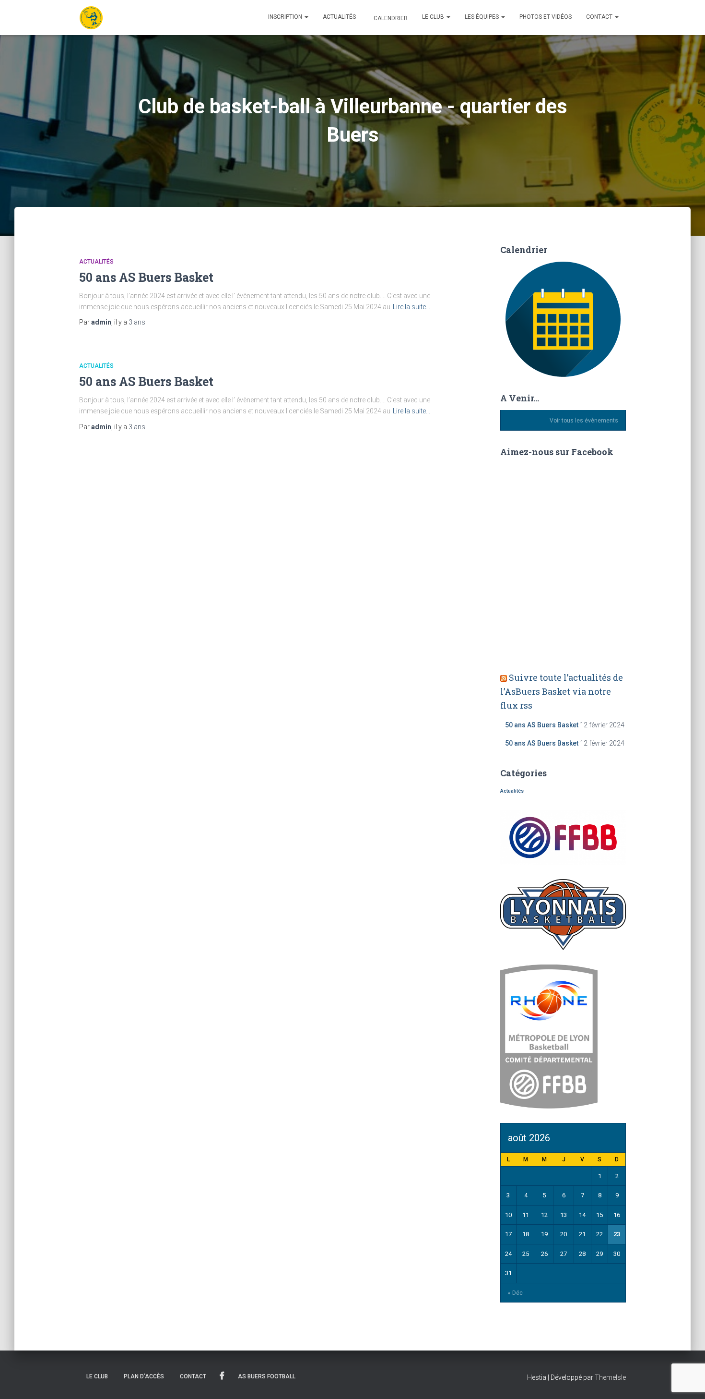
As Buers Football (266, 1376)
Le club (434, 16)
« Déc (515, 1293)
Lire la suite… (411, 307)
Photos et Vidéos (545, 16)
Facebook (222, 1376)
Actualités (339, 16)
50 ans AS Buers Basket (146, 277)
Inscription (286, 16)
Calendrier (390, 18)
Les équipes (482, 16)
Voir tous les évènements (584, 420)
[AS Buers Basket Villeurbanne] (91, 18)
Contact (600, 16)
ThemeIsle (610, 1377)
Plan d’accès (144, 1376)
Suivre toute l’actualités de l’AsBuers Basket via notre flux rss (561, 691)
